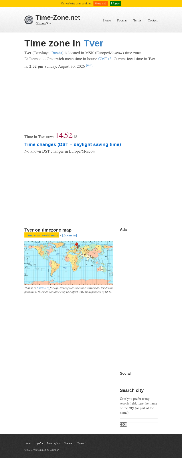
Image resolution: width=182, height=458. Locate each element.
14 (59, 135)
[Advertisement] (91, 100)
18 (75, 136)
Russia (41, 23)
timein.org (43, 288)
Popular (122, 20)
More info (101, 3)
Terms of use (54, 443)
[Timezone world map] (41, 235)
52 (68, 135)
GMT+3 (104, 58)
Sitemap (68, 443)
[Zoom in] (69, 235)
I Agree (115, 3)
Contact (153, 20)
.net (58, 17)
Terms (137, 20)
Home (107, 20)
